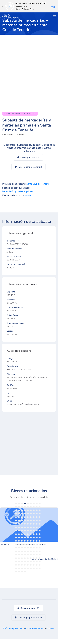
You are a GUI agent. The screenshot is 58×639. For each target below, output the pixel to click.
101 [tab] (19, 541)
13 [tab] (25, 507)
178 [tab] (34, 568)
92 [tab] (19, 537)
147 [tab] (22, 558)
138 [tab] (22, 554)
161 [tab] (37, 561)
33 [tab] (31, 513)
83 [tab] (19, 534)
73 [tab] (16, 530)
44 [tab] (37, 517)
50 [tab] (28, 520)
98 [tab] (37, 537)
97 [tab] (34, 537)
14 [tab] (28, 507)
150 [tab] (31, 558)
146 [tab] (19, 558)
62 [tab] (37, 524)
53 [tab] (37, 520)
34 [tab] (34, 513)
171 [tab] (40, 565)
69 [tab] (31, 527)
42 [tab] (31, 517)
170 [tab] (37, 565)
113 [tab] (28, 544)
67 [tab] (25, 527)
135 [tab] (40, 551)
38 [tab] (19, 517)
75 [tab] (22, 530)
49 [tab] (25, 520)
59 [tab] (28, 524)
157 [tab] (25, 561)
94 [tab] (25, 537)
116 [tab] (37, 544)
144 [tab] (40, 554)
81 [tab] (40, 530)
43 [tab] (34, 517)
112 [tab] (25, 544)
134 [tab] (37, 551)
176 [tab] (28, 568)
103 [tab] (25, 541)
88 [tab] (34, 534)
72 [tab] (40, 527)
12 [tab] (22, 507)
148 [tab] (25, 558)
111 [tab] (22, 544)
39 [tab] (22, 517)
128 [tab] (19, 551)
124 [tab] (34, 547)
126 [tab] (40, 547)
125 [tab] (37, 547)
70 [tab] (34, 527)
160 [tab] (34, 561)
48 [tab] (22, 520)
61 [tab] (34, 524)
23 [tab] (28, 510)
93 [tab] (22, 537)
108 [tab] (40, 541)
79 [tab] (34, 530)
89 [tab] (37, 534)
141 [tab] (31, 554)
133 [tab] (34, 551)
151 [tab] (34, 558)
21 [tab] (22, 510)
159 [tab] (31, 561)
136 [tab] (16, 554)
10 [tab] (16, 507)
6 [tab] (31, 503)
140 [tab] (28, 554)
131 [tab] (28, 551)
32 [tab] (28, 513)
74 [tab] (19, 530)
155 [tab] (19, 561)
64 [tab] (16, 527)
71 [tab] (37, 527)
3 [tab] (22, 503)
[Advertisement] (29, 65)
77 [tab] (28, 530)
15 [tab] (31, 507)
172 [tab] (16, 568)
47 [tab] (19, 520)
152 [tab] (37, 558)
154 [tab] (16, 561)
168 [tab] (31, 565)
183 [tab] (22, 571)
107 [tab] (37, 541)
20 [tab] (19, 510)
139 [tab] (25, 554)
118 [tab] (16, 547)
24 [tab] (31, 510)
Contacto (50, 628)
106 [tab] (34, 541)
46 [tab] (16, 520)
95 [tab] (28, 537)
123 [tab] (31, 547)
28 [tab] (16, 513)
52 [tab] (34, 520)
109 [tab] (16, 544)
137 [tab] (19, 554)
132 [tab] (31, 551)
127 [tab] (16, 551)
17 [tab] (37, 507)
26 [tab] (37, 510)
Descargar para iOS (29, 157)
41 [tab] (28, 517)
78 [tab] (31, 530)
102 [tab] (22, 541)
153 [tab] (40, 558)
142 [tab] (34, 554)
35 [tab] (37, 513)
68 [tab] (28, 527)
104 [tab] (28, 541)
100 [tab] (16, 541)
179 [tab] (37, 568)
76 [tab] (25, 530)
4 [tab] (25, 503)
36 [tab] (40, 513)
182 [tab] (19, 571)
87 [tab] (31, 534)
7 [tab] (34, 503)
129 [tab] (22, 551)
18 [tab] (40, 507)
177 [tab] (31, 568)
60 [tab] (31, 524)
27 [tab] (40, 510)
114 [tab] (31, 544)
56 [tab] (19, 524)
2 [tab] (19, 503)
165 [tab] (22, 565)
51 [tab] (31, 520)
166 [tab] (25, 565)
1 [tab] (16, 503)
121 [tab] (25, 547)
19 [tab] (16, 510)
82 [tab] (16, 534)
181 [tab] (16, 571)
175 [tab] (25, 568)
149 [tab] (28, 558)
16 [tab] (34, 507)
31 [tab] (25, 513)
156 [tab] (22, 561)
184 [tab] (25, 571)
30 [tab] (22, 513)
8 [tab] (37, 503)
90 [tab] (40, 534)
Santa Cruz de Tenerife (38, 183)
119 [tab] (19, 547)
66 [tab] (22, 527)
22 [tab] (25, 510)
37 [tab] (16, 517)
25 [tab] (34, 510)
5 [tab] (28, 503)
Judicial (28, 195)
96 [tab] (31, 537)
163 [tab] (16, 565)
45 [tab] (40, 517)
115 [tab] (34, 544)
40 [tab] (25, 517)
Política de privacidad (13, 628)
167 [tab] (28, 565)
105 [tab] (31, 541)
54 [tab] (40, 520)
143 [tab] (37, 554)
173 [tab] (19, 568)
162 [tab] (40, 561)
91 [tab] (16, 537)
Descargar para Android (30, 166)
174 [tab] (22, 568)
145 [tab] (16, 558)
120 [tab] (22, 547)
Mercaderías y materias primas (17, 191)
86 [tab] (28, 534)
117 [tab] (40, 544)
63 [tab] (40, 524)
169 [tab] (34, 565)
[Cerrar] (2, 6)
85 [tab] (25, 534)
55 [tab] (16, 524)
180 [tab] (40, 568)
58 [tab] (25, 524)
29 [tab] (19, 513)
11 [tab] (19, 507)
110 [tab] (19, 544)
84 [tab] (22, 534)
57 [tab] (22, 524)
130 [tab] (25, 551)
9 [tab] (40, 503)
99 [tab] (40, 537)
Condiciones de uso (34, 628)
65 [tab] (19, 527)
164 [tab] (19, 565)
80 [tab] (37, 530)
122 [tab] (28, 547)
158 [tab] (28, 561)
